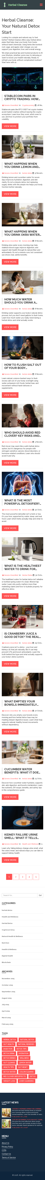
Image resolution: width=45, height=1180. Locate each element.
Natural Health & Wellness (12, 936)
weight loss (9, 1081)
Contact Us (6, 1154)
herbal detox (27, 173)
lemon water (25, 1063)
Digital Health (7, 956)
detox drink (9, 1053)
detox (33, 1076)
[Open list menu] (41, 4)
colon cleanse (27, 1072)
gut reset (23, 1067)
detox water (9, 1072)
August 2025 (7, 998)
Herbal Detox (27, 575)
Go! (40, 895)
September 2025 (8, 992)
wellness (24, 1058)
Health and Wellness (30, 844)
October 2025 (7, 985)
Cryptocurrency (28, 105)
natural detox (27, 1040)
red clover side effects (14, 1076)
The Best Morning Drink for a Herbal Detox (27, 1109)
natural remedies (26, 1044)
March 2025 (6, 1018)
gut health (8, 1044)
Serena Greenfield (11, 105)
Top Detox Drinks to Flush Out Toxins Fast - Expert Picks (27, 1119)
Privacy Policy (7, 1147)
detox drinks (9, 1058)
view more (10, 126)
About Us (5, 1143)
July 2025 (5, 1004)
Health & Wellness (9, 949)
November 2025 (8, 978)
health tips (8, 1067)
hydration (23, 1053)
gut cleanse (9, 1063)
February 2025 (7, 1024)
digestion (7, 1049)
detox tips (22, 1049)
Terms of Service (9, 1157)
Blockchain (6, 962)
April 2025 (6, 1011)
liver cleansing (26, 1081)
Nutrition (5, 943)
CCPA (4, 1150)
